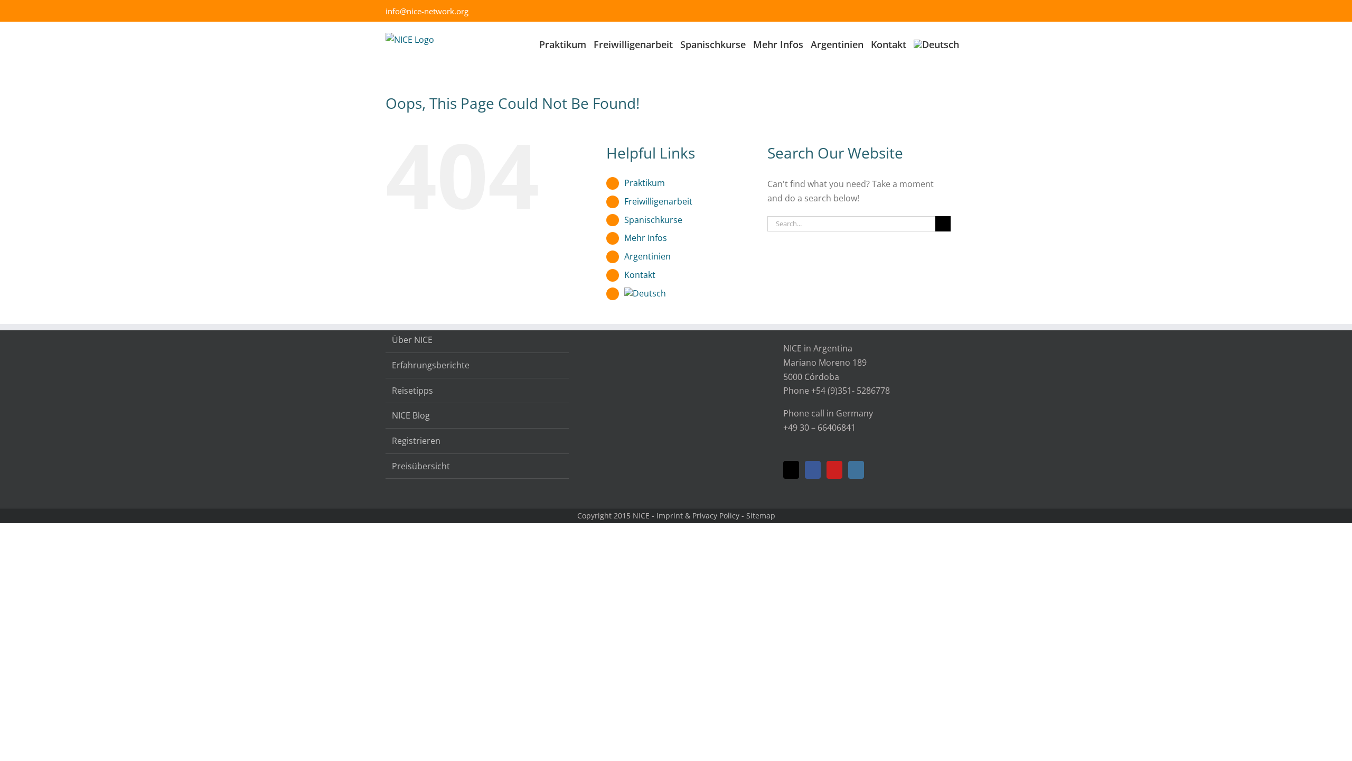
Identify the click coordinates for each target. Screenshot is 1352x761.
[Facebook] (813, 470)
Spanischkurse (653, 220)
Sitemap (760, 516)
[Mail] (791, 470)
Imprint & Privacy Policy (697, 516)
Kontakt (639, 275)
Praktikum (644, 183)
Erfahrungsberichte (431, 365)
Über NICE (412, 340)
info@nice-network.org (427, 11)
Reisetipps (412, 390)
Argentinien (647, 256)
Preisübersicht (421, 466)
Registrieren (416, 441)
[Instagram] (856, 470)
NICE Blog (411, 415)
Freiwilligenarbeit (658, 201)
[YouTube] (834, 470)
